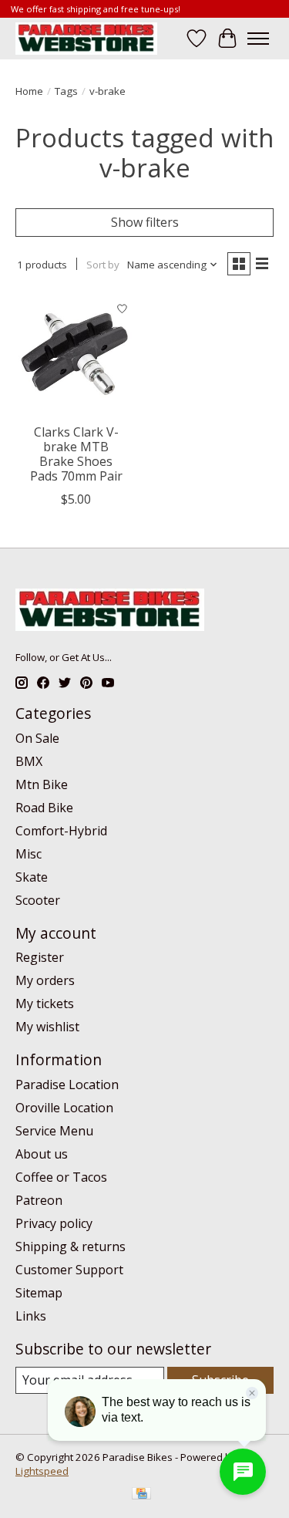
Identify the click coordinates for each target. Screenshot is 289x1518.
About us (41, 1153)
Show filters (145, 222)
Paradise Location (67, 1084)
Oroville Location (64, 1107)
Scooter (37, 900)
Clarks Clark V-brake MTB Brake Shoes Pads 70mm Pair (76, 454)
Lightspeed (42, 1471)
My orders (45, 980)
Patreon (38, 1200)
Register (39, 957)
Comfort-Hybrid (61, 830)
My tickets (44, 1003)
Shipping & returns (70, 1246)
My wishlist (47, 1026)
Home (29, 91)
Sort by (102, 265)
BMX (28, 761)
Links (30, 1315)
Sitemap (38, 1292)
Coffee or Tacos (61, 1177)
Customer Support (69, 1269)
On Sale (37, 738)
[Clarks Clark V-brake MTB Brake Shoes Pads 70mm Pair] (75, 354)
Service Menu (54, 1130)
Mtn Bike (41, 784)
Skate (31, 877)
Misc (28, 853)
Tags (66, 91)
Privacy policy (53, 1223)
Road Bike (44, 807)
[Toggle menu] (258, 38)
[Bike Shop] (86, 38)
